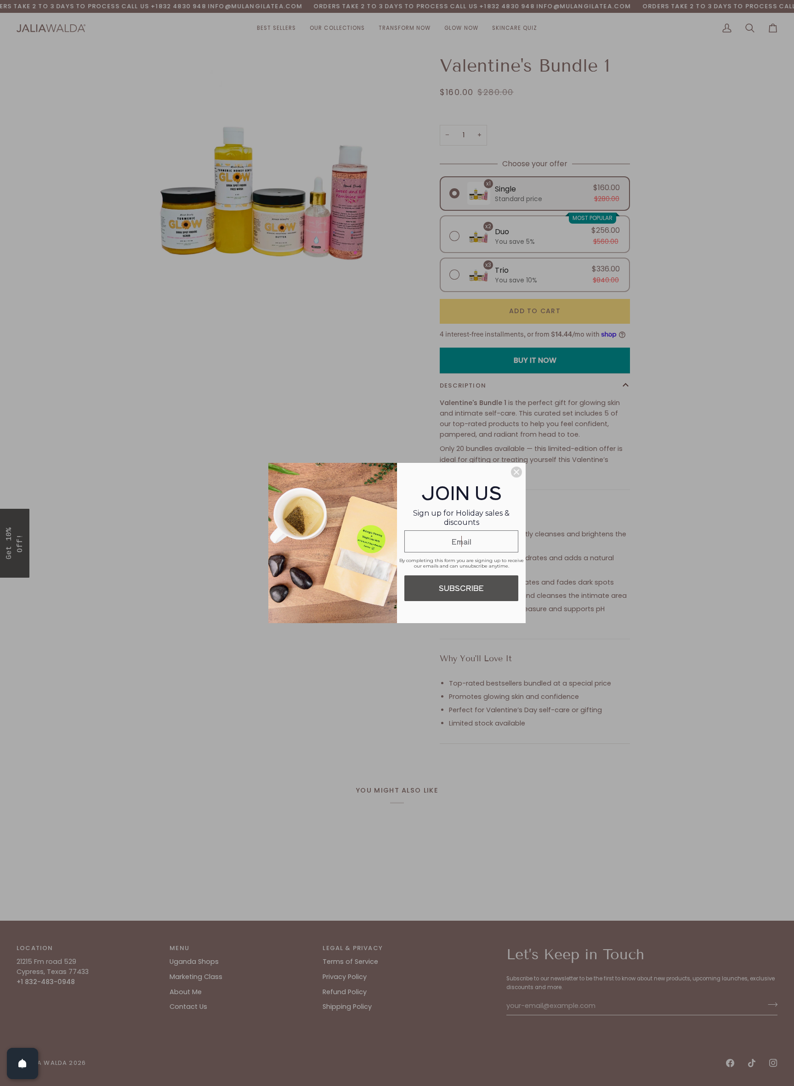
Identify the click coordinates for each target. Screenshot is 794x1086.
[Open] (22, 1063)
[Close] (516, 472)
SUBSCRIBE (461, 587)
